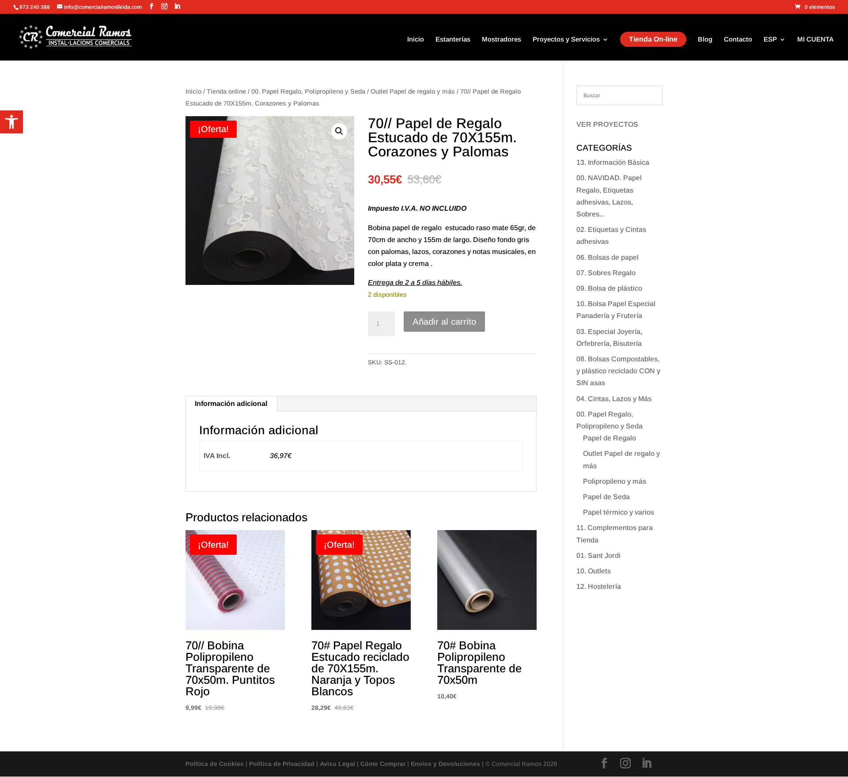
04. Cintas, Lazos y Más (613, 398)
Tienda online (226, 91)
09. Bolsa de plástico (609, 288)
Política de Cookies (215, 763)
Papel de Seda (606, 496)
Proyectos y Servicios (566, 39)
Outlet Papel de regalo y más (413, 91)
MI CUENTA (815, 39)
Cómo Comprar (382, 763)
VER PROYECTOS (607, 124)
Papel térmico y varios (618, 512)
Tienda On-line (653, 39)
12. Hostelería (598, 586)
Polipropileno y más (614, 481)
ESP (770, 39)
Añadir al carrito (444, 321)
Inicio (415, 39)
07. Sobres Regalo (606, 273)
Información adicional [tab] (231, 403)
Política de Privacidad (281, 763)
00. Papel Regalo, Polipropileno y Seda (308, 91)
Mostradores (501, 39)
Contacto (738, 39)
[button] (11, 121)
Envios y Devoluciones (445, 763)
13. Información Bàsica (612, 162)
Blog (705, 39)
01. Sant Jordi (598, 555)
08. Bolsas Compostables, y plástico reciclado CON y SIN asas (618, 371)
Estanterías (452, 39)
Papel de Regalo (609, 438)
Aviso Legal (337, 763)
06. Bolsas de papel (607, 257)
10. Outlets (593, 571)
